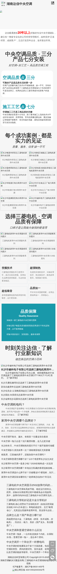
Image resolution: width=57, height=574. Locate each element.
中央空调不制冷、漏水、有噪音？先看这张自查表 (24, 436)
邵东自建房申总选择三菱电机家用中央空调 (21, 386)
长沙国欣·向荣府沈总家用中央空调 (17, 394)
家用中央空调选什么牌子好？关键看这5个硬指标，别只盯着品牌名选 (28, 472)
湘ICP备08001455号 (34, 566)
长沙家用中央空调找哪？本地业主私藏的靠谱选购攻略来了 (27, 468)
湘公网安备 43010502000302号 (30, 569)
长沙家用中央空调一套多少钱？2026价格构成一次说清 (27, 463)
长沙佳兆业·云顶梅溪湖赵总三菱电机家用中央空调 (24, 390)
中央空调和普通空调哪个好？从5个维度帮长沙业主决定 (27, 458)
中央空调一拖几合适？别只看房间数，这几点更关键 (25, 441)
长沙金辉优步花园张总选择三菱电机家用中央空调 (24, 398)
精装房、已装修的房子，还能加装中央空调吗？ (23, 454)
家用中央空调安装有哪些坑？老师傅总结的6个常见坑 (26, 476)
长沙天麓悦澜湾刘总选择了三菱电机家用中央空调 (24, 382)
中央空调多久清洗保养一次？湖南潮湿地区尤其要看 (25, 450)
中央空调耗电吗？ (13, 404)
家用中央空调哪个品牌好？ (18, 420)
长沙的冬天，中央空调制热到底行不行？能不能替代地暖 (27, 445)
